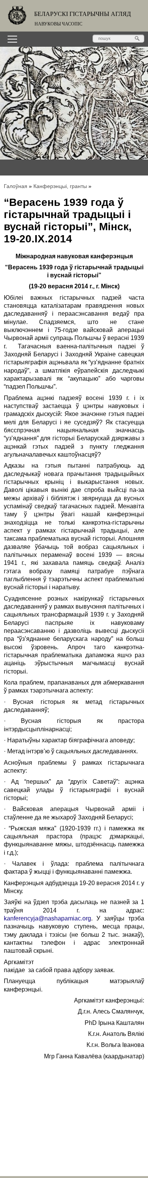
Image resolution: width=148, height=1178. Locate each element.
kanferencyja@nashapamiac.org (47, 918)
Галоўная (15, 186)
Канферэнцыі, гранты (60, 186)
